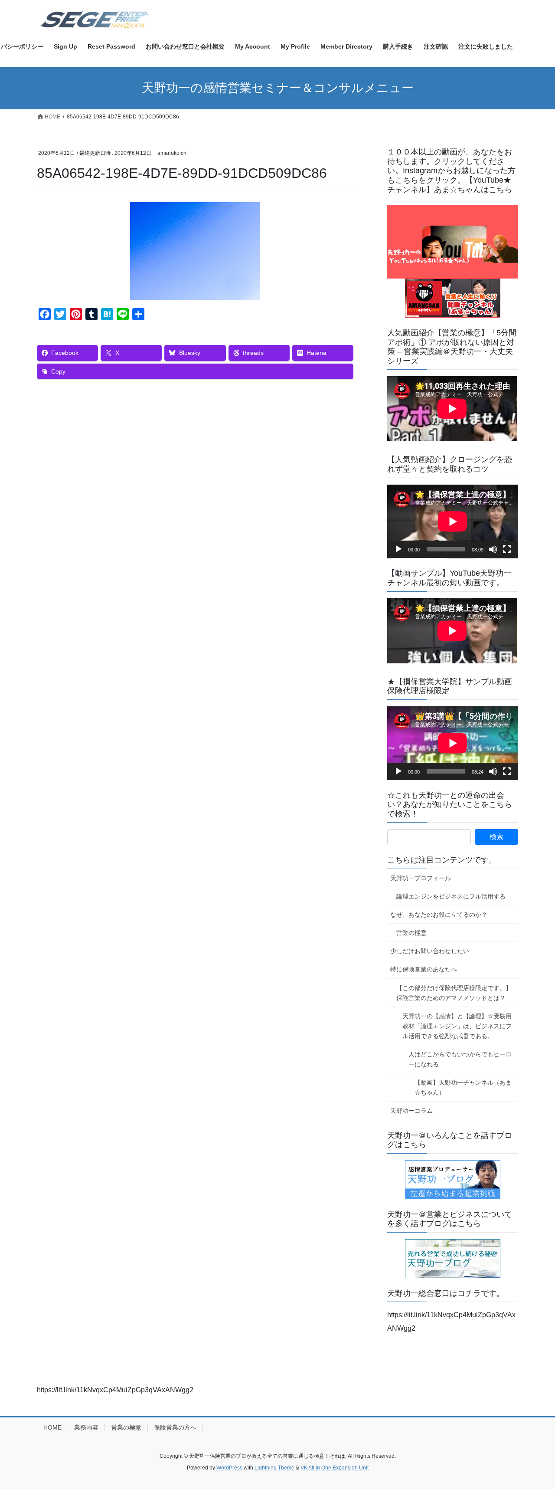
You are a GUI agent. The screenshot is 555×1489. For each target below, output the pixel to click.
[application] (452, 521)
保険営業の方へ (175, 1427)
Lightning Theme (274, 1468)
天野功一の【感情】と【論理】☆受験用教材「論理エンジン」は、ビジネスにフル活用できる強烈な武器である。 (457, 1026)
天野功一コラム (411, 1110)
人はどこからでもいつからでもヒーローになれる (460, 1059)
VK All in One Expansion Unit (334, 1468)
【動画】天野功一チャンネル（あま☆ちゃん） (463, 1087)
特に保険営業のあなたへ (423, 969)
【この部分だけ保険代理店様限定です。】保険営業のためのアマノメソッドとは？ (454, 992)
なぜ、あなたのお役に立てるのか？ (438, 914)
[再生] (398, 549)
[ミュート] (493, 549)
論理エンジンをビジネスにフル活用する (451, 896)
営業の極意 (411, 932)
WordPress (229, 1468)
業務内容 (86, 1427)
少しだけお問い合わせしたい (429, 951)
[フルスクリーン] (507, 549)
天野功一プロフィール (420, 878)
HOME (52, 1427)
